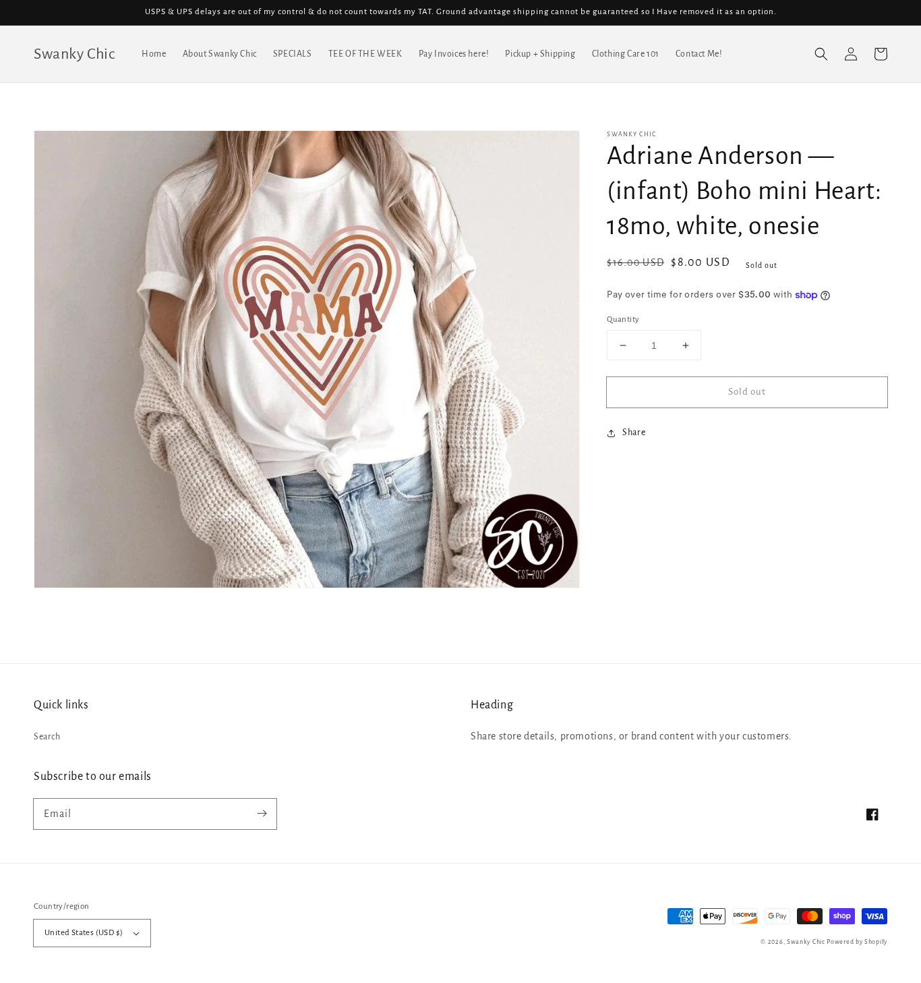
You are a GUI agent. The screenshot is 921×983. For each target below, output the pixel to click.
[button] (821, 54)
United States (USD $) (83, 932)
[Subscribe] (261, 813)
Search (47, 736)
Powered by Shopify (857, 941)
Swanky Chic (806, 941)
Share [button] (633, 433)
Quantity (623, 319)
